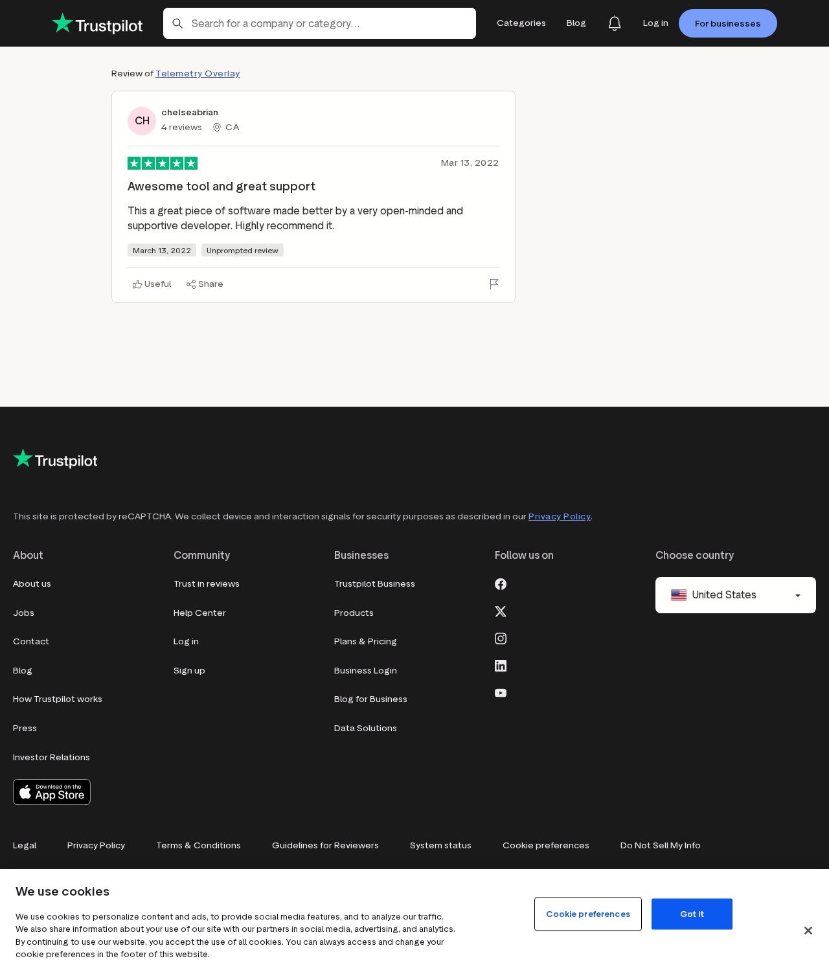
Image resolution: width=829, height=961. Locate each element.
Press (25, 728)
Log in (186, 641)
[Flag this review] (494, 284)
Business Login (365, 670)
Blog (22, 670)
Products (354, 612)
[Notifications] (614, 23)
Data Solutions (365, 728)
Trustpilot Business (374, 583)
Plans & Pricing (365, 641)
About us (32, 583)
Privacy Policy (559, 516)
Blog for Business (370, 699)
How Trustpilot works (57, 699)
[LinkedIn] (500, 664)
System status (440, 845)
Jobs (23, 612)
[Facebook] (500, 583)
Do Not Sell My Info (660, 845)
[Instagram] (500, 637)
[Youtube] (500, 691)
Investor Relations (51, 757)
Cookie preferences (546, 845)
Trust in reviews (207, 583)
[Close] (808, 930)
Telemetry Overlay (197, 73)
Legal (24, 845)
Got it (692, 913)
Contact (31, 641)
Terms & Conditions (198, 845)
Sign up (189, 670)
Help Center (200, 612)
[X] (500, 610)
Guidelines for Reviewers (325, 845)
